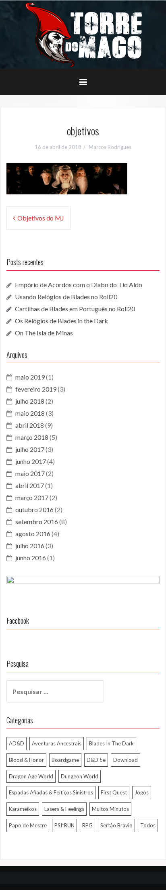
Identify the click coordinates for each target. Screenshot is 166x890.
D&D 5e (96, 760)
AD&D (16, 743)
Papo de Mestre (28, 825)
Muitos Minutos (110, 809)
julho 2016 (29, 545)
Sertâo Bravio (116, 825)
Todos (148, 825)
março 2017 (31, 497)
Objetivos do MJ (40, 218)
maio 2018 (30, 413)
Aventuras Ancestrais (56, 743)
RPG (87, 825)
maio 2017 (30, 473)
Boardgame (65, 760)
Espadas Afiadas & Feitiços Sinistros (51, 792)
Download (125, 760)
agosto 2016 (32, 533)
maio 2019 (30, 377)
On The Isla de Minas (44, 333)
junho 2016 (30, 557)
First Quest (114, 792)
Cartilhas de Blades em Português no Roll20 (75, 308)
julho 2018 (29, 401)
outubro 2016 (34, 509)
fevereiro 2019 (35, 389)
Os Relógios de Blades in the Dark (61, 321)
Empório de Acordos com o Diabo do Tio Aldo (78, 284)
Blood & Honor (26, 760)
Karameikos (23, 809)
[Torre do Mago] (83, 34)
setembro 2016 (36, 521)
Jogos (142, 792)
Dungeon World (79, 776)
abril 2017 (29, 485)
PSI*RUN (64, 825)
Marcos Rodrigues (110, 147)
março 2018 (31, 437)
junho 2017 (30, 461)
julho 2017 (29, 449)
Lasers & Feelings (64, 809)
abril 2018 (29, 425)
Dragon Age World (31, 776)
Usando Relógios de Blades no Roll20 (66, 296)
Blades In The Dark (111, 743)
